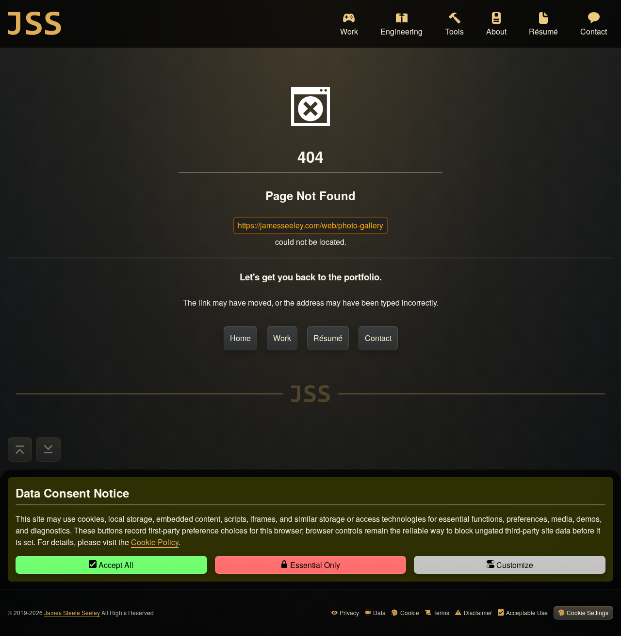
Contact (378, 338)
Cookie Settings (587, 612)
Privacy (349, 612)
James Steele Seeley (72, 612)
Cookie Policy (155, 542)
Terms (441, 612)
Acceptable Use (527, 612)
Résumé (328, 338)
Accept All (115, 564)
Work (282, 338)
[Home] (34, 23)
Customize (513, 564)
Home (240, 338)
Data (379, 612)
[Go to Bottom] (48, 449)
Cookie (409, 612)
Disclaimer (477, 612)
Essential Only (314, 564)
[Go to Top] (20, 449)
